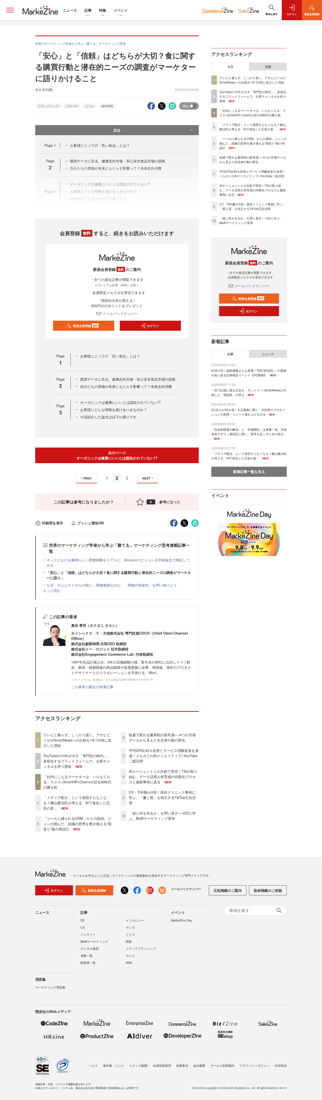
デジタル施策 (89, 948)
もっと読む (52, 590)
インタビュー (135, 920)
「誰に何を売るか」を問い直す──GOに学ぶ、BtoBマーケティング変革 (162, 816)
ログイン (153, 325)
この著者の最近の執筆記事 (92, 686)
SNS (129, 962)
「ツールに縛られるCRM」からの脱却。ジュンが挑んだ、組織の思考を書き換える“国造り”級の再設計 (77, 823)
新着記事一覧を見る (249, 471)
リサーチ (72, 106)
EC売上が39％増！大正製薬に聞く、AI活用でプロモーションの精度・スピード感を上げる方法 (248, 412)
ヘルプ (93, 1065)
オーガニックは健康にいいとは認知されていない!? (120, 402)
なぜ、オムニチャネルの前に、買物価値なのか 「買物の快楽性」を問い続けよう (112, 585)
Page (50, 145)
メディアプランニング (141, 948)
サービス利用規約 (222, 1065)
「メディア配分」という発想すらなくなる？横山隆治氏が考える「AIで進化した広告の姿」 (76, 803)
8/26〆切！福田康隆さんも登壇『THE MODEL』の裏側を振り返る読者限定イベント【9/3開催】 (248, 372)
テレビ (130, 955)
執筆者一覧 (88, 962)
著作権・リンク (113, 1065)
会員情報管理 (162, 1065)
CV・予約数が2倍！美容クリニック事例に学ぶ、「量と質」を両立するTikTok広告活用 (162, 797)
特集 (102, 10)
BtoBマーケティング (94, 941)
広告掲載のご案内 (228, 890)
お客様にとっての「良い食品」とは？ (100, 145)
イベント (121, 10)
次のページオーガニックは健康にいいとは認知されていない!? (116, 455)
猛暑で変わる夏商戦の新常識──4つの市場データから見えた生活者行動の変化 (162, 737)
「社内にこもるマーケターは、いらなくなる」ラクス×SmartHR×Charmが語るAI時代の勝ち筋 (77, 782)
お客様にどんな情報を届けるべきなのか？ (113, 409)
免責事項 (182, 1065)
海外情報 (107, 106)
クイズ (130, 934)
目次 (116, 130)
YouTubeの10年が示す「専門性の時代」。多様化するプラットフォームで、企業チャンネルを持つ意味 (77, 761)
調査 (129, 941)
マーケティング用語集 (50, 987)
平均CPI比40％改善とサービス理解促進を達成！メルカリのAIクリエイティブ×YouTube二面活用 (163, 755)
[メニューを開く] (10, 10)
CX (82, 927)
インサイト (88, 934)
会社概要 (199, 1065)
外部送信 (281, 1065)
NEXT (146, 478)
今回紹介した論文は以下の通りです (108, 416)
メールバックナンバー (120, 313)
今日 (230, 66)
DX (82, 920)
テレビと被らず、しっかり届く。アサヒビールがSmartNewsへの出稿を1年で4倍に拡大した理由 (77, 740)
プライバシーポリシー (254, 1065)
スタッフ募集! (138, 1065)
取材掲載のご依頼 (268, 890)
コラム (89, 106)
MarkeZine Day (181, 920)
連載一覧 (86, 955)
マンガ (130, 927)
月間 (268, 66)
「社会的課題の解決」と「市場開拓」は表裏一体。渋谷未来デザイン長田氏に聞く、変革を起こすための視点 (249, 431)
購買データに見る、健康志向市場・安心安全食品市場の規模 (117, 160)
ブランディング (48, 106)
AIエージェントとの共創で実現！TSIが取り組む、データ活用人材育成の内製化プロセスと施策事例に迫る (163, 776)
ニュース (70, 10)
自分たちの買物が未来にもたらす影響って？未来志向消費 (126, 386)
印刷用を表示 (52, 522)
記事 (88, 10)
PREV (87, 478)
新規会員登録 (85, 325)
